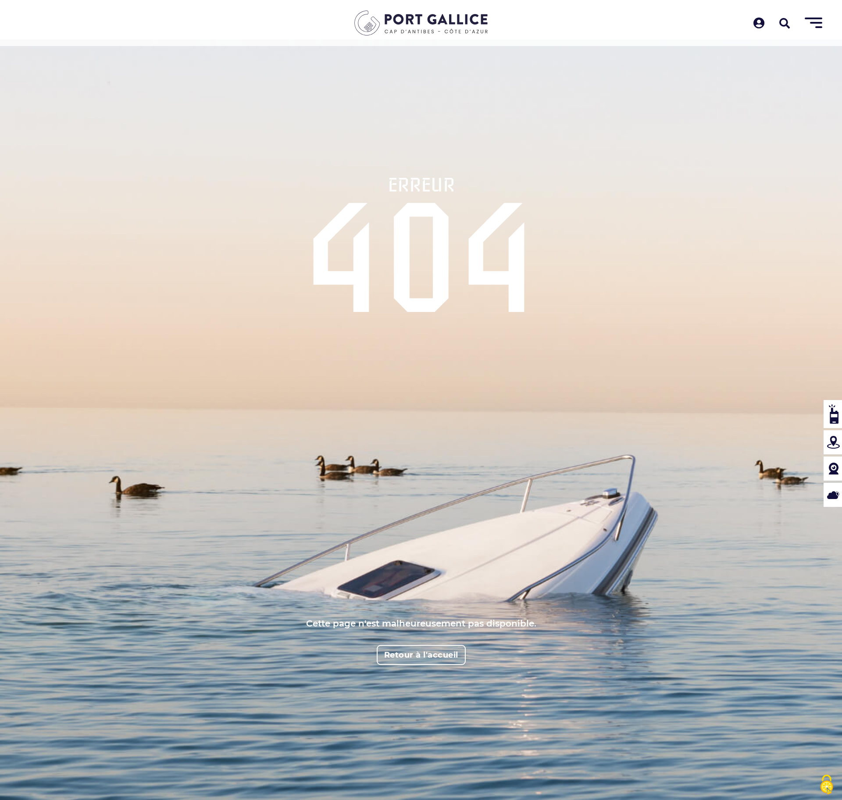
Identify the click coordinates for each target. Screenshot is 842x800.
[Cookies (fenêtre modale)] (826, 785)
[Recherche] (784, 24)
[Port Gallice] (421, 23)
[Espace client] (759, 24)
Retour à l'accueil (421, 655)
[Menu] (813, 23)
